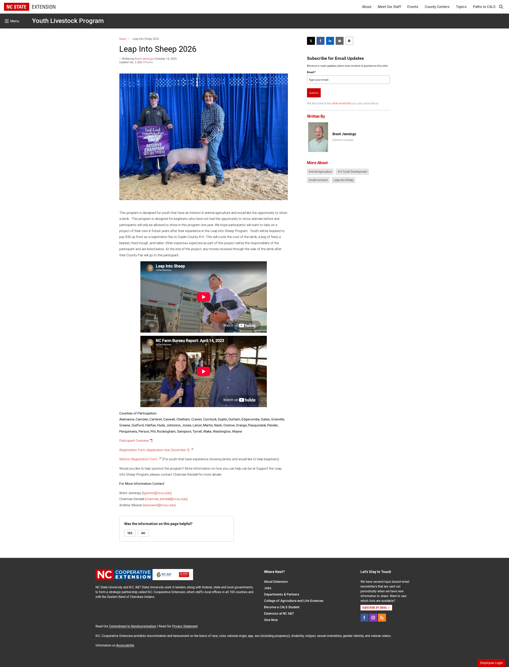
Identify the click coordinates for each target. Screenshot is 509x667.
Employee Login (491, 663)
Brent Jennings (144, 58)
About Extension (276, 582)
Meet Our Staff (389, 7)
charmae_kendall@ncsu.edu (166, 499)
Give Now (271, 620)
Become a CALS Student (281, 607)
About (366, 7)
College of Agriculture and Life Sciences (293, 601)
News (122, 38)
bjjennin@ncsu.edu (157, 493)
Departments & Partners (281, 594)
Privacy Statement (185, 626)
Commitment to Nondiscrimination (132, 626)
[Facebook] (364, 618)
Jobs (267, 588)
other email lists (341, 103)
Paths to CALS (484, 7)
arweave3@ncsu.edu (159, 505)
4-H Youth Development (352, 171)
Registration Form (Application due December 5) (154, 450)
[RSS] (382, 618)
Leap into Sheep (343, 180)
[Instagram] (373, 618)
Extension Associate (342, 140)
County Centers (437, 7)
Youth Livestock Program (68, 20)
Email (311, 72)
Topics (461, 7)
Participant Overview (134, 441)
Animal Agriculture (320, 171)
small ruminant (318, 180)
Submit (313, 93)
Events (412, 7)
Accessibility (125, 645)
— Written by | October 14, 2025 (148, 58)
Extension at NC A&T (279, 613)
